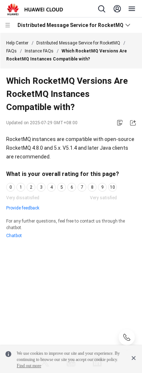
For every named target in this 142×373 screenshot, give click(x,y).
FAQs (11, 51)
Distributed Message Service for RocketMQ (78, 43)
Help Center (17, 43)
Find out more (29, 365)
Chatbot (14, 235)
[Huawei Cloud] (35, 9)
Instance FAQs (39, 51)
